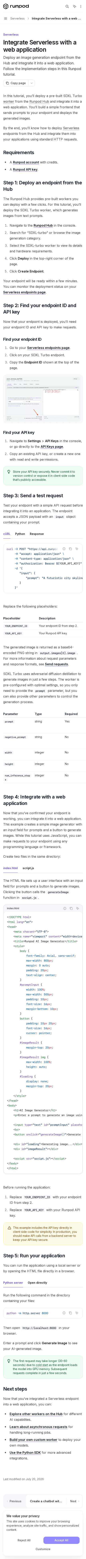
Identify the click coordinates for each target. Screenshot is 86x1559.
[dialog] (43, 1533)
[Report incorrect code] (64, 548)
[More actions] (81, 6)
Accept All (61, 1540)
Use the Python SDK (25, 1453)
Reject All (24, 1540)
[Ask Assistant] (76, 548)
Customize (43, 1549)
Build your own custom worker (33, 1440)
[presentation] (43, 568)
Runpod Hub (43, 225)
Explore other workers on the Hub (36, 1414)
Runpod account (26, 162)
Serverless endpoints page (24, 292)
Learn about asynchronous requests (38, 1427)
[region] (43, 747)
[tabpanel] (43, 571)
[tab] (6, 533)
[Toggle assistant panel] (74, 6)
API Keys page (52, 447)
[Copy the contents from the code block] (70, 548)
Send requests (56, 664)
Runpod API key (25, 169)
